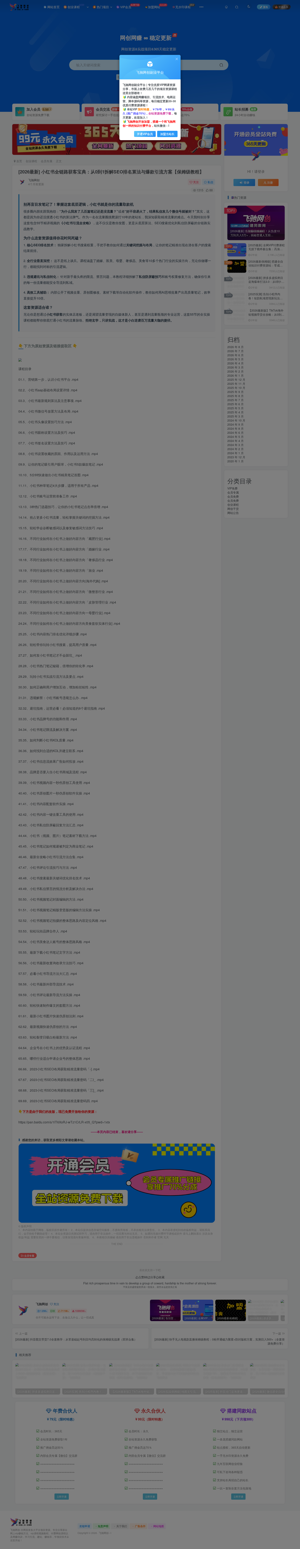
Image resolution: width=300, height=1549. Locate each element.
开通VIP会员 (145, 134)
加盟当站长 (167, 134)
